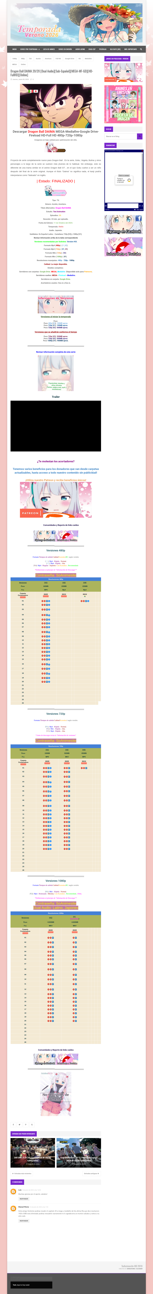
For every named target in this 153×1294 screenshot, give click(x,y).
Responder (24, 1199)
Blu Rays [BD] (115, 49)
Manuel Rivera (23, 1207)
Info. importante (130, 49)
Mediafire (88, 59)
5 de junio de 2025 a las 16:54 (31, 1190)
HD (80, 59)
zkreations (131, 1269)
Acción (38, 59)
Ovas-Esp (92, 49)
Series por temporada (28, 49)
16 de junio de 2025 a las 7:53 (39, 1207)
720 (30, 59)
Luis (20, 1190)
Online (23, 64)
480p (23, 59)
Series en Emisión (65, 49)
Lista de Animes (49, 49)
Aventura (48, 59)
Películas (102, 49)
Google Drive (69, 59)
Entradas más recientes (22, 1173)
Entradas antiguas (90, 1173)
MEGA (14, 64)
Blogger (139, 1269)
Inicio (14, 49)
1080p (14, 59)
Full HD (58, 59)
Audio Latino (80, 49)
